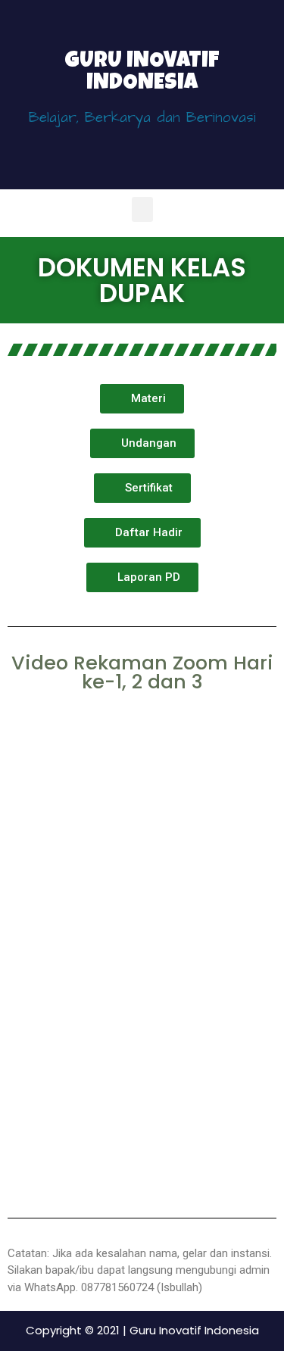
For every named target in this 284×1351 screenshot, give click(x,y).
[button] (142, 209)
